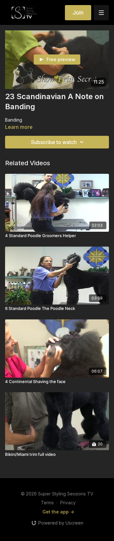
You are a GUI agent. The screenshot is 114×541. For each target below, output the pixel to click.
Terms (47, 502)
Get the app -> (58, 511)
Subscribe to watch (54, 142)
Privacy (68, 502)
